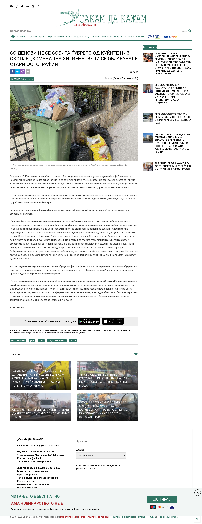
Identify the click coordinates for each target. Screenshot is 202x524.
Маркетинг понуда (68, 517)
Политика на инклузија (145, 517)
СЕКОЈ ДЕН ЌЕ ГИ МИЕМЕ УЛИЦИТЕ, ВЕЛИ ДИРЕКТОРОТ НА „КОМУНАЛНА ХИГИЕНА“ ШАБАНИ (40, 413)
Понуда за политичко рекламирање (94, 517)
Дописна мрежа (37, 36)
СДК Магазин (92, 36)
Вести (20, 36)
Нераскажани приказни (60, 36)
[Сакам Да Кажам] (101, 25)
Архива (80, 450)
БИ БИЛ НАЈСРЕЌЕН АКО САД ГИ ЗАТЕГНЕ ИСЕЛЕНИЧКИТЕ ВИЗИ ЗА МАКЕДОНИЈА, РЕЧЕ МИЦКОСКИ (173, 166)
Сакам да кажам (134, 36)
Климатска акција (111, 36)
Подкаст (78, 36)
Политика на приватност (123, 517)
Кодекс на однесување (168, 517)
